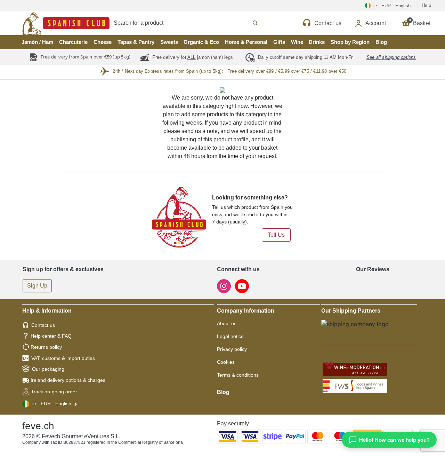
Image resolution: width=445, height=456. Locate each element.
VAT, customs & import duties (63, 358)
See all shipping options (391, 57)
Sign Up (37, 286)
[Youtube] (242, 286)
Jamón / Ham (37, 42)
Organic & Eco (201, 42)
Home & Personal (246, 42)
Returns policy (46, 347)
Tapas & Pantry (136, 42)
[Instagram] (224, 286)
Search (192, 23)
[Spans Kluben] (42, 23)
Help (426, 5)
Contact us (43, 325)
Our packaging (48, 369)
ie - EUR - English (52, 403)
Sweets (169, 42)
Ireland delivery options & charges (68, 380)
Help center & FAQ (51, 336)
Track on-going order (54, 391)
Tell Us (276, 235)
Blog (381, 42)
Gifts (279, 42)
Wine (297, 42)
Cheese (103, 42)
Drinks (317, 42)
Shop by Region (350, 42)
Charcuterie (73, 42)
